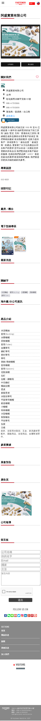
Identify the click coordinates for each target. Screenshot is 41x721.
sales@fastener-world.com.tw (21, 714)
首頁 (3, 631)
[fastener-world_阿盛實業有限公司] (20, 41)
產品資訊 (31, 64)
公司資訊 (10, 64)
